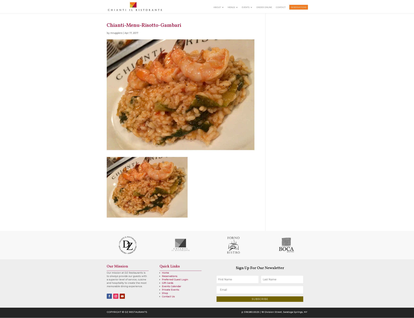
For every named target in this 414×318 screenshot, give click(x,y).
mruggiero (116, 32)
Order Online (264, 7)
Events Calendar (171, 286)
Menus (231, 7)
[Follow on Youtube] (122, 296)
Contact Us (168, 296)
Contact (281, 7)
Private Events (170, 289)
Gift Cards (167, 283)
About (217, 7)
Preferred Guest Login (175, 279)
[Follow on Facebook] (109, 296)
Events (245, 7)
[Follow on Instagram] (115, 296)
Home (165, 272)
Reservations (298, 7)
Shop (165, 293)
